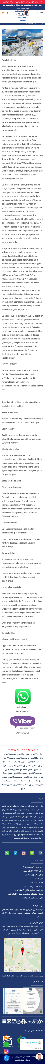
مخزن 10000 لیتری (36, 784)
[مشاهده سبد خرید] (3, 13)
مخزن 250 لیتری (19, 762)
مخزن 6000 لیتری (25, 781)
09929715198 (23, 21)
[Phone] (6, 1058)
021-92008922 (23, 17)
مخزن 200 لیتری (22, 758)
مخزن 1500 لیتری (20, 773)
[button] (41, 13)
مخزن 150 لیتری (36, 758)
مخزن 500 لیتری (15, 765)
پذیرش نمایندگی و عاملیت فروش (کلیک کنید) (25, 894)
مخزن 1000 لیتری (11, 769)
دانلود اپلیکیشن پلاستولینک (32, 898)
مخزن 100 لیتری (10, 754)
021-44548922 (36, 871)
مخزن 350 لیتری (29, 765)
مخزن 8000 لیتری (10, 781)
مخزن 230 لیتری (34, 762)
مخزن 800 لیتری (26, 769)
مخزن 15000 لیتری (20, 784)
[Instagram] (6, 1051)
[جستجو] (35, 13)
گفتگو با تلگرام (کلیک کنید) (32, 886)
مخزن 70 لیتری (36, 754)
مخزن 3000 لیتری (30, 777)
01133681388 (37, 882)
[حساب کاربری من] (7, 13)
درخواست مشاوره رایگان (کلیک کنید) (28, 890)
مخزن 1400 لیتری (35, 773)
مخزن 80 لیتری (23, 754)
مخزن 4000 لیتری (15, 777)
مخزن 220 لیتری (8, 758)
